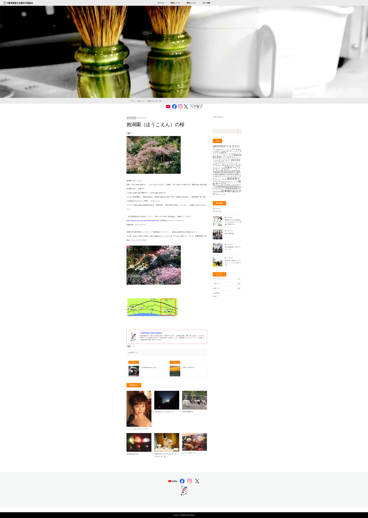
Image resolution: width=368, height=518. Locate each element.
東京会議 (225, 179)
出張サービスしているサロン (226, 169)
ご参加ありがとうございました (223, 149)
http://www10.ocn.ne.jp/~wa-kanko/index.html (143, 220)
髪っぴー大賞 (222, 194)
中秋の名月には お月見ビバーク (164, 411)
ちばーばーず (226, 151)
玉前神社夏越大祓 (187, 411)
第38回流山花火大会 (133, 454)
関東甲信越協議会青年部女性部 (226, 187)
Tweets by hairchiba (218, 117)
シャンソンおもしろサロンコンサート (138, 429)
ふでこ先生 (234, 151)
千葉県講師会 (230, 174)
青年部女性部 (231, 188)
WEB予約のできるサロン (226, 147)
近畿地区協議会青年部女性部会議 (224, 185)
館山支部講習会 (229, 233)
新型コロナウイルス (217, 179)
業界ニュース (191, 3)
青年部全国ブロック (220, 188)
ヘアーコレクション (226, 279)
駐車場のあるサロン (227, 192)
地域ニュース (175, 3)
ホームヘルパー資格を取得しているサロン (226, 161)
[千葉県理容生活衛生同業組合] (184, 494)
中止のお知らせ (232, 165)
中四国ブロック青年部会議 (221, 165)
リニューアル (236, 162)
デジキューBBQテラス (189, 453)
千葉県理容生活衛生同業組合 (224, 172)
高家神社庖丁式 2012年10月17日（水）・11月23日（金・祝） (166, 455)
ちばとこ (217, 151)
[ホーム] (127, 98)
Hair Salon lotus (217, 211)
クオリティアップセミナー (221, 155)
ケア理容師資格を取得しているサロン (227, 156)
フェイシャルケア (222, 158)
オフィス (161, 3)
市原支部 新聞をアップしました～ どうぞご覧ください (233, 263)
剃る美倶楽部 (236, 170)
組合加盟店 (216, 293)
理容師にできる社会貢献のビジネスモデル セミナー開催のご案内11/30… (233, 222)
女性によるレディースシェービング (227, 175)
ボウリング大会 (229, 162)
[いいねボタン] (129, 133)
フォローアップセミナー (233, 158)
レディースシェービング (225, 164)
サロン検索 (206, 3)
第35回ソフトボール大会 (232, 184)
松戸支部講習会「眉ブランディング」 (233, 248)
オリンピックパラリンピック (233, 153)
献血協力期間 (224, 181)
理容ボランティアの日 (232, 181)
